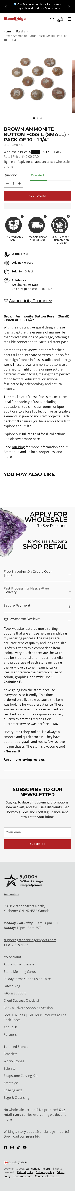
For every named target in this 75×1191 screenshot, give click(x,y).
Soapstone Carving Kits (21, 1076)
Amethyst (11, 1083)
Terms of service (22, 1176)
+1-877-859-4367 (16, 945)
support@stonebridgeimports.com (30, 940)
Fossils (20, 31)
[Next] (69, 6)
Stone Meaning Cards (20, 971)
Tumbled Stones (16, 1046)
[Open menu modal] (69, 19)
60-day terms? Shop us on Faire (27, 979)
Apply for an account (32, 162)
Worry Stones (14, 1061)
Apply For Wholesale (19, 964)
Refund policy (25, 1172)
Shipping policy (45, 1172)
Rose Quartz (13, 1090)
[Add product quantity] (7, 183)
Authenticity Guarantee (30, 300)
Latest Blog (12, 986)
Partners (10, 1034)
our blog (18, 447)
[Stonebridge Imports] (15, 19)
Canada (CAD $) (17, 1162)
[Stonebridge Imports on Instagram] (12, 1148)
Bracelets (11, 1054)
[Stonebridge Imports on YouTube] (25, 1148)
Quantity (10, 175)
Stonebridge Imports (38, 1168)
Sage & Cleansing (16, 1097)
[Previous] (6, 6)
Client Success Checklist (21, 1000)
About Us (11, 1027)
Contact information (47, 1176)
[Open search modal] (52, 19)
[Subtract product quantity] (19, 183)
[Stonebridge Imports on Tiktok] (18, 1148)
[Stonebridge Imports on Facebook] (6, 1148)
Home (7, 31)
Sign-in (8, 162)
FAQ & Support (15, 993)
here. (37, 439)
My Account (12, 957)
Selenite (10, 1068)
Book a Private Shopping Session (28, 1008)
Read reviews (11, 894)
